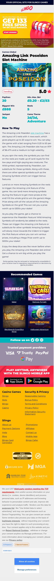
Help (4, 432)
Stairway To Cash (39, 302)
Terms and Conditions (36, 404)
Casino (5, 408)
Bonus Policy (31, 400)
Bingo (5, 404)
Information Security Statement (35, 412)
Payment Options (11, 428)
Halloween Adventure (40, 329)
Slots (4, 400)
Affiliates (30, 428)
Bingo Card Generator (7, 441)
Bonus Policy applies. (15, 46)
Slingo (5, 396)
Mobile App (31, 436)
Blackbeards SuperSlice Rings (14, 330)
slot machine (37, 133)
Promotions (32, 424)
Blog (4, 436)
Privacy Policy (31, 408)
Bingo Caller (32, 440)
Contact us (31, 432)
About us (6, 424)
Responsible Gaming (35, 396)
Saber (14, 302)
